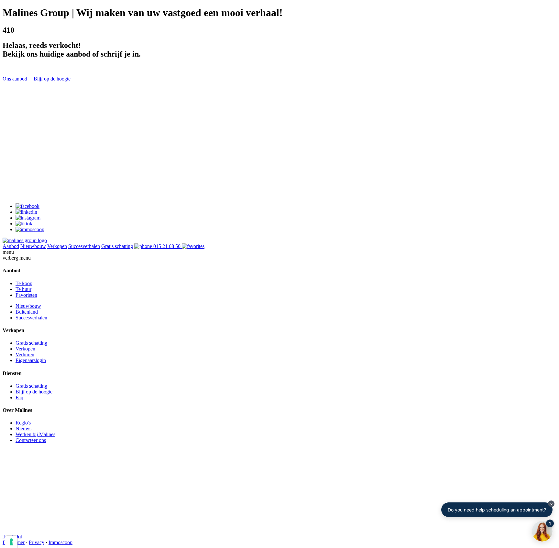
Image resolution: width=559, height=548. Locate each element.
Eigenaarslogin (31, 360)
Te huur (23, 289)
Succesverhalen (84, 246)
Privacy (36, 542)
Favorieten (26, 295)
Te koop (24, 283)
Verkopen (57, 246)
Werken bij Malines (35, 434)
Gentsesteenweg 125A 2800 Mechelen (26, 170)
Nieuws (23, 428)
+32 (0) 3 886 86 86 (23, 227)
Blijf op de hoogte (52, 78)
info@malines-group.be (27, 179)
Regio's (23, 422)
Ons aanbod (15, 78)
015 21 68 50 (167, 246)
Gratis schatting (117, 246)
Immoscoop (60, 542)
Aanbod (11, 246)
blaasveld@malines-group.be (32, 221)
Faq (19, 397)
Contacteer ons (31, 440)
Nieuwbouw (33, 246)
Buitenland (27, 312)
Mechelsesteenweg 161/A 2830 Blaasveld (29, 213)
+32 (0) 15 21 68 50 (23, 185)
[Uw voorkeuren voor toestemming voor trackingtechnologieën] (11, 542)
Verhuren (25, 354)
